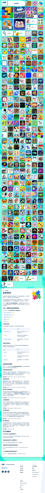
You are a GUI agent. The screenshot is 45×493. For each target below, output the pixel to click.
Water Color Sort (7, 331)
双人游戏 (21, 468)
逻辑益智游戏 (5, 381)
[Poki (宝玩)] (4, 2)
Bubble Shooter (7, 317)
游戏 (3, 290)
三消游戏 (8, 373)
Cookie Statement (35, 474)
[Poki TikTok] (3, 472)
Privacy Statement (35, 472)
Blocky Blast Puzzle (8, 314)
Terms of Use (34, 476)
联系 (33, 468)
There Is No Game (7, 312)
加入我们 (21, 489)
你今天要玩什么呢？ (5, 5)
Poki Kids (21, 485)
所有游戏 (21, 472)
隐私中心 (33, 470)
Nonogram (6, 359)
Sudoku (5, 352)
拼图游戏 (23, 394)
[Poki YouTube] (8, 472)
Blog (21, 487)
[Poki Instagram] (6, 472)
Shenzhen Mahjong (7, 339)
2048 (5, 321)
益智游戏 (7, 290)
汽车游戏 (21, 466)
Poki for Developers (23, 483)
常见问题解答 (34, 466)
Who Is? (5, 319)
